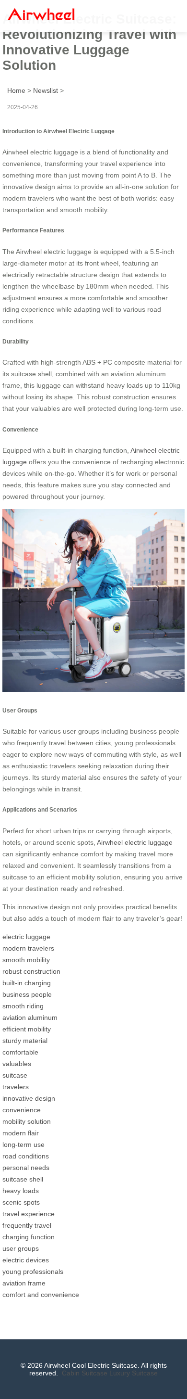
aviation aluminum (30, 1017)
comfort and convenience (40, 1294)
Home (16, 90)
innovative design (28, 1098)
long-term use (23, 1144)
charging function (28, 1237)
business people (27, 994)
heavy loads (20, 1191)
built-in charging (26, 983)
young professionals (32, 1271)
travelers (15, 1087)
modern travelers (28, 948)
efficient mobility (26, 1029)
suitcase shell (22, 1179)
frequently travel (26, 1225)
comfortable (20, 1052)
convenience (21, 1110)
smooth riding (23, 1006)
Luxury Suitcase (133, 1373)
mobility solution (26, 1121)
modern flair (20, 1133)
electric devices (25, 1260)
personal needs (25, 1167)
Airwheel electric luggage (135, 842)
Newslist (45, 90)
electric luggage (26, 937)
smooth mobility (26, 960)
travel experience (28, 1214)
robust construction (31, 971)
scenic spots (21, 1202)
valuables (16, 1064)
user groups (20, 1248)
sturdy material (24, 1040)
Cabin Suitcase (84, 1373)
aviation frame (24, 1283)
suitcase (14, 1075)
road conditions (25, 1156)
